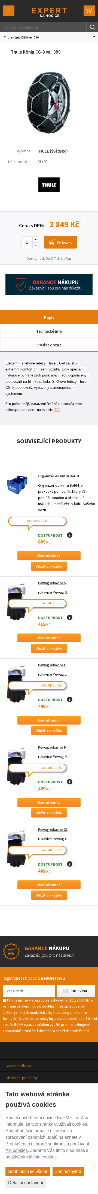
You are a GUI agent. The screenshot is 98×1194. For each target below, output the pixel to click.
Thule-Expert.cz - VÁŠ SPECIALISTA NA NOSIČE (49, 12)
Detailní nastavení (25, 1182)
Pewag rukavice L (52, 665)
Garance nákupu (18, 1065)
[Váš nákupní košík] (89, 10)
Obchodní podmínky (21, 1077)
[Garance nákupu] (49, 293)
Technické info (49, 331)
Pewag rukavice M (52, 747)
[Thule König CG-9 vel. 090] (49, 134)
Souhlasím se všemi (27, 1171)
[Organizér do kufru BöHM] (18, 485)
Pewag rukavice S (52, 583)
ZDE (57, 409)
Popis (49, 317)
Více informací (49, 555)
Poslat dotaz (49, 345)
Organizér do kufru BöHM (58, 476)
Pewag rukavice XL (53, 829)
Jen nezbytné (68, 1171)
